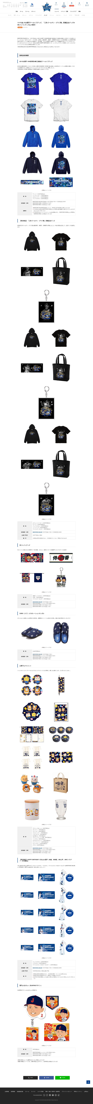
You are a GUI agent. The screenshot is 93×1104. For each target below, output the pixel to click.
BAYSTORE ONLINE (37, 532)
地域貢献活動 (20, 1091)
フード (65, 15)
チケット (33, 11)
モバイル (33, 1091)
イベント (31, 15)
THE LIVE (77, 15)
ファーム (27, 11)
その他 (83, 15)
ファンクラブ (73, 11)
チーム (21, 11)
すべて (9, 15)
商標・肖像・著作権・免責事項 (52, 1091)
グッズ (45, 15)
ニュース (57, 11)
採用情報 (13, 1091)
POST (31, 1077)
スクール (27, 1091)
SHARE (47, 1077)
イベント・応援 (64, 11)
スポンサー (58, 15)
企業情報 (7, 1091)
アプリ (70, 15)
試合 (17, 11)
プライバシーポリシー (67, 1091)
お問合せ (86, 1091)
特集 (79, 11)
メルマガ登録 (40, 1091)
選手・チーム (17, 15)
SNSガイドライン (78, 1091)
